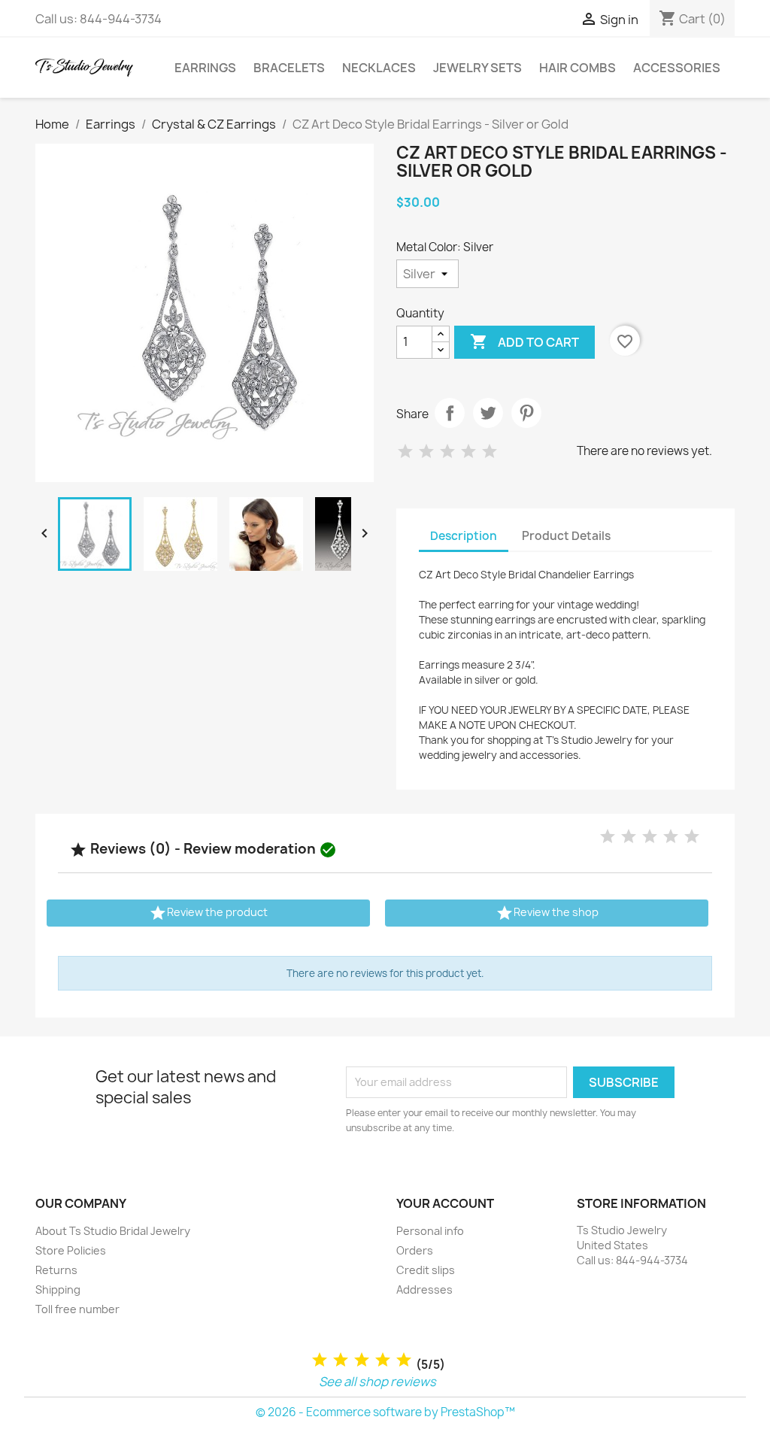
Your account (445, 1203)
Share (450, 413)
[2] (426, 452)
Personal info (430, 1231)
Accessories (676, 67)
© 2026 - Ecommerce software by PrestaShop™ (385, 1412)
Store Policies (70, 1250)
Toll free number (77, 1309)
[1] (405, 452)
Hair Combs (577, 67)
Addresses (424, 1289)
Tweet (488, 413)
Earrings (205, 67)
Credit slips (425, 1270)
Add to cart (524, 341)
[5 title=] (404, 1360)
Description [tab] (463, 536)
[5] (489, 452)
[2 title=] (341, 1360)
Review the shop (547, 913)
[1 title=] (320, 1360)
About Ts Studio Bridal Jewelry (112, 1231)
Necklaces (379, 67)
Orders (414, 1250)
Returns (56, 1270)
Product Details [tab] (566, 536)
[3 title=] (362, 1360)
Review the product (208, 913)
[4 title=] (383, 1360)
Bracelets (289, 67)
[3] (447, 452)
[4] (468, 452)
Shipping (57, 1289)
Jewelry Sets (477, 67)
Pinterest (526, 413)
